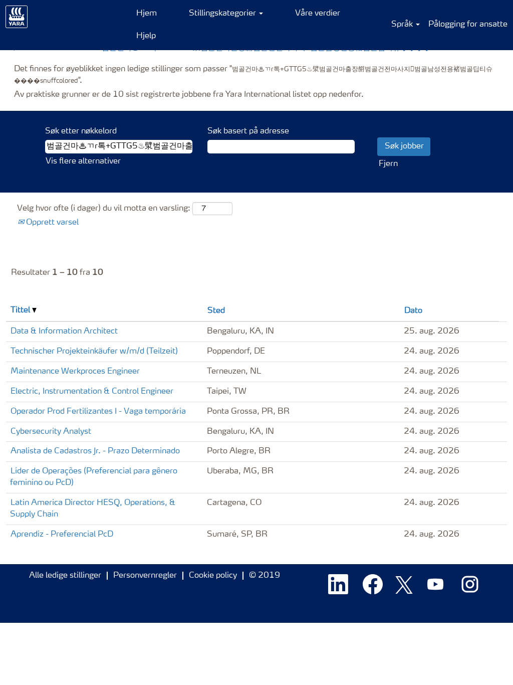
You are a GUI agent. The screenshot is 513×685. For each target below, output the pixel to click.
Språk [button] (403, 25)
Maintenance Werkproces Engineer (75, 372)
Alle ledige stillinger (65, 576)
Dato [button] (413, 311)
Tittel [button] (21, 310)
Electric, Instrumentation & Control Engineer (92, 392)
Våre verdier (317, 14)
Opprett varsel (51, 223)
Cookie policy (213, 576)
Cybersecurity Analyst (51, 432)
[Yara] (17, 17)
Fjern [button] (388, 164)
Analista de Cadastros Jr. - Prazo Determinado (95, 451)
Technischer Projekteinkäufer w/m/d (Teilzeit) (94, 352)
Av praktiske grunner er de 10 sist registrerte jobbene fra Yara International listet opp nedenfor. (189, 95)
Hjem (146, 14)
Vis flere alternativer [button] (83, 161)
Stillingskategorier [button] (223, 14)
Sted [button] (216, 311)
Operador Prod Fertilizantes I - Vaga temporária (98, 412)
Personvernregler (145, 576)
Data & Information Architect (64, 331)
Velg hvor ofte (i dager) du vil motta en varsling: (103, 209)
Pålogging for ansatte (467, 25)
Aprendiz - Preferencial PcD (62, 535)
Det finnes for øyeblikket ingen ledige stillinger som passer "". (253, 75)
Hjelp (146, 36)
